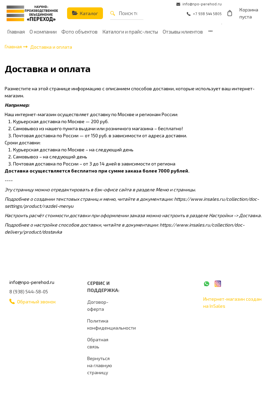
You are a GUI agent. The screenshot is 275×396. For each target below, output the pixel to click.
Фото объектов (79, 32)
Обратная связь (97, 343)
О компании (43, 32)
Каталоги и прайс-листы (130, 32)
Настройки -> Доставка (235, 215)
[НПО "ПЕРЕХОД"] (32, 13)
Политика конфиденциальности (111, 324)
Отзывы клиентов (183, 32)
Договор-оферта (97, 305)
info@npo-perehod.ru (31, 282)
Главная (16, 32)
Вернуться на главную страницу (99, 365)
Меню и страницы (175, 189)
